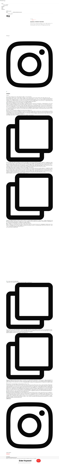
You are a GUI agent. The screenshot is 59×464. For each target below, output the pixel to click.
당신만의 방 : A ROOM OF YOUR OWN (37, 21)
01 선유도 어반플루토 (5, 4)
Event (2, 8)
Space (2, 3)
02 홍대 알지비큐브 (5, 5)
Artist (2, 7)
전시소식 (33, 20)
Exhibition (3, 6)
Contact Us (3, 9)
